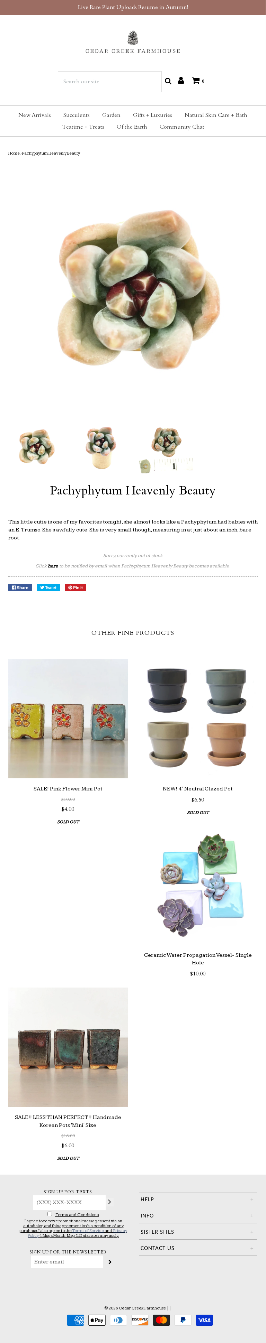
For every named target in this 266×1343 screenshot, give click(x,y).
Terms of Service (88, 1230)
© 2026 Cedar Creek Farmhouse (135, 1308)
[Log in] (181, 80)
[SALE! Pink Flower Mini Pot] (68, 718)
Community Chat (182, 127)
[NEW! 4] (198, 718)
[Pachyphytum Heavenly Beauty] (35, 446)
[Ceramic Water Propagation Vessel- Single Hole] (198, 885)
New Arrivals (34, 115)
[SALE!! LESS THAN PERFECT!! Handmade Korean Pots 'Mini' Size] (68, 1047)
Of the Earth (132, 127)
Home (14, 153)
